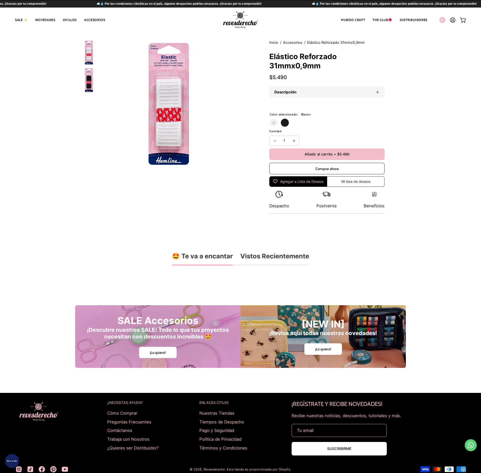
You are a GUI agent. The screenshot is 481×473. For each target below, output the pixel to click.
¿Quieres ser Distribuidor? (133, 447)
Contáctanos (119, 430)
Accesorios (292, 42)
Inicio (273, 42)
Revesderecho (214, 469)
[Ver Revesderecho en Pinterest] (53, 469)
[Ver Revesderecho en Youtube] (65, 469)
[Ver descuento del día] (12, 461)
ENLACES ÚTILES (214, 402)
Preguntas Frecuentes (129, 421)
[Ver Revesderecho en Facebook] (42, 469)
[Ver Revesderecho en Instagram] (19, 469)
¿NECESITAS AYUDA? (125, 402)
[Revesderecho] (240, 20)
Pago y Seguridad (216, 430)
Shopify (284, 469)
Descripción (285, 92)
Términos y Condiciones (223, 447)
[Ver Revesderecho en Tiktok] (30, 469)
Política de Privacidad (220, 438)
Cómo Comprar (122, 413)
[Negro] (285, 123)
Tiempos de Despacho (221, 421)
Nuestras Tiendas (216, 413)
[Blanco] (274, 123)
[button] (21, 20)
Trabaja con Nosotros (128, 438)
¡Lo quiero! (158, 352)
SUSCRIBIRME (339, 448)
